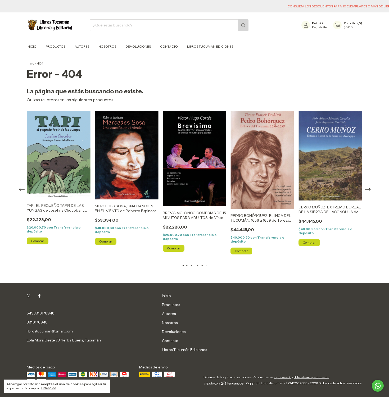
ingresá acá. (282, 377)
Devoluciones (138, 46)
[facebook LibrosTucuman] (39, 295)
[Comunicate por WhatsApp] (378, 386)
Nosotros (107, 46)
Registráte (319, 27)
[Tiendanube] (224, 384)
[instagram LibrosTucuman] (28, 295)
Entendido (48, 388)
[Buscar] (243, 25)
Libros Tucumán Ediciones (210, 46)
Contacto (169, 46)
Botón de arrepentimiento (311, 377)
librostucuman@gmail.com (50, 331)
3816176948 (37, 322)
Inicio (32, 46)
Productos (55, 46)
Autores (82, 46)
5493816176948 (41, 313)
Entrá (316, 23)
